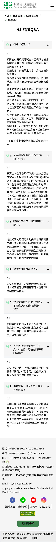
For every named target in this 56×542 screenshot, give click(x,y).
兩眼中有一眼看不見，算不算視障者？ (28, 388)
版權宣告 (10, 506)
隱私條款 (22, 506)
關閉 (35, 538)
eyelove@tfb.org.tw (21, 483)
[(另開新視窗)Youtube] (33, 500)
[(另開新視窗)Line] (23, 500)
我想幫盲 (18, 16)
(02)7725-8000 (17, 448)
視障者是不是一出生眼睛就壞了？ (28, 223)
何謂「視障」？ (21, 44)
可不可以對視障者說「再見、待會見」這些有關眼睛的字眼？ (28, 350)
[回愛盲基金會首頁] (20, 5)
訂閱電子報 (28, 523)
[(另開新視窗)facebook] (12, 500)
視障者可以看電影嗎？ (25, 268)
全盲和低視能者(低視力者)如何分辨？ (27, 157)
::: (2, 42)
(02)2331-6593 (36, 453)
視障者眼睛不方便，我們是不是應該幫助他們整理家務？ (28, 306)
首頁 (6, 16)
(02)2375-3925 (17, 453)
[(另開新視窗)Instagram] (43, 500)
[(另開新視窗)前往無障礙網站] (27, 513)
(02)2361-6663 (36, 448)
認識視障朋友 (33, 16)
